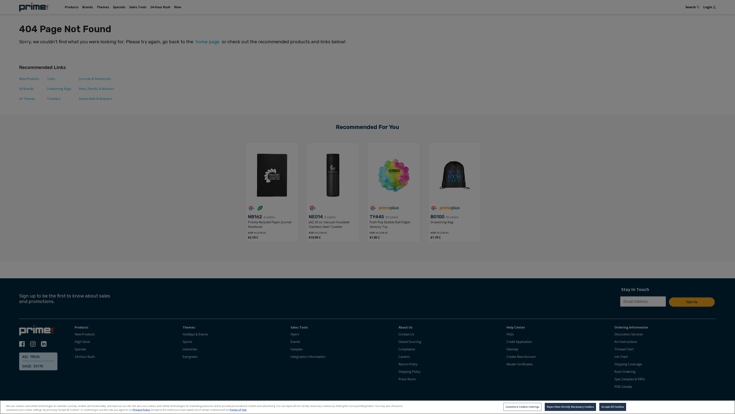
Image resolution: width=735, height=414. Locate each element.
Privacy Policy (141, 410)
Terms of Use (238, 410)
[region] (367, 407)
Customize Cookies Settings (522, 406)
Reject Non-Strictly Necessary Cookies (570, 406)
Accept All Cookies (612, 406)
